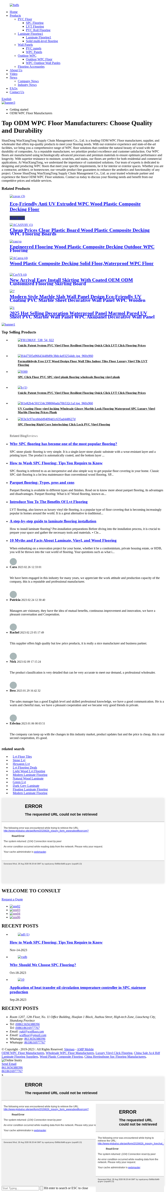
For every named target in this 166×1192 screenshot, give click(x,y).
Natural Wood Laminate (28, 778)
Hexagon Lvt (21, 764)
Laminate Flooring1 (30, 33)
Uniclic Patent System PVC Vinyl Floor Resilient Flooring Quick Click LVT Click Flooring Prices (82, 345)
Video (13, 74)
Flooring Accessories (31, 66)
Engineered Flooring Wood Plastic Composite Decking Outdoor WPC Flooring (82, 248)
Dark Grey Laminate (26, 785)
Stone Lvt (19, 760)
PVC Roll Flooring (38, 30)
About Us (16, 70)
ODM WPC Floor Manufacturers (23, 1053)
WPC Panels (34, 52)
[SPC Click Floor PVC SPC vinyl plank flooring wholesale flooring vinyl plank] (23, 371)
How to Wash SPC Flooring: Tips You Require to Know (56, 463)
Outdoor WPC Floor (39, 59)
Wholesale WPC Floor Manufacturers (70, 1053)
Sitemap (69, 1049)
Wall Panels (25, 44)
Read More (17, 218)
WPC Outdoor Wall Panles (43, 63)
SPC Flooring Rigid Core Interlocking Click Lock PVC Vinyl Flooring (64, 424)
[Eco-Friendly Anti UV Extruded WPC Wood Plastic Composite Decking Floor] (17, 196)
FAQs (13, 88)
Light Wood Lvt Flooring (29, 771)
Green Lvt (19, 782)
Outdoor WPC (27, 55)
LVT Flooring (35, 26)
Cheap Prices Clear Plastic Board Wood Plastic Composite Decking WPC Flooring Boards (80, 232)
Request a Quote (12, 899)
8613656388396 (12, 1067)
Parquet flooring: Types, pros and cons (42, 482)
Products (15, 15)
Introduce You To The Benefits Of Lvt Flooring (49, 502)
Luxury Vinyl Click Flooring (114, 1053)
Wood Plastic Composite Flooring (61, 1056)
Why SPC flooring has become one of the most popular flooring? (63, 444)
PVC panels (33, 48)
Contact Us (17, 92)
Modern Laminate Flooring (30, 775)
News (13, 77)
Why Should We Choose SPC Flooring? (43, 965)
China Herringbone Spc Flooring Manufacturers (115, 1056)
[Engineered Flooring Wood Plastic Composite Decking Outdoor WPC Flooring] (15, 241)
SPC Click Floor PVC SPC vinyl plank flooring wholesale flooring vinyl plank (69, 377)
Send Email (9, 1064)
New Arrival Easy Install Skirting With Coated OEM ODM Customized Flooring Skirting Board (71, 281)
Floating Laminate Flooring (30, 789)
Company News (28, 81)
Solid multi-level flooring (42, 41)
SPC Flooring (35, 23)
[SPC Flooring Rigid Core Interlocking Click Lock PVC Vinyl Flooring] (47, 419)
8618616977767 (12, 1071)
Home (14, 12)
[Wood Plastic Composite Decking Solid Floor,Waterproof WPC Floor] (19, 258)
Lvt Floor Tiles (22, 756)
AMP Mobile (85, 1049)
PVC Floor (25, 19)
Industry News (27, 85)
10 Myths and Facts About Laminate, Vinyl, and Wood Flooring (63, 540)
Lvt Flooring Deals (25, 767)
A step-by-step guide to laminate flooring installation (53, 521)
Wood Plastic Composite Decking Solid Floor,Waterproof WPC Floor (82, 263)
